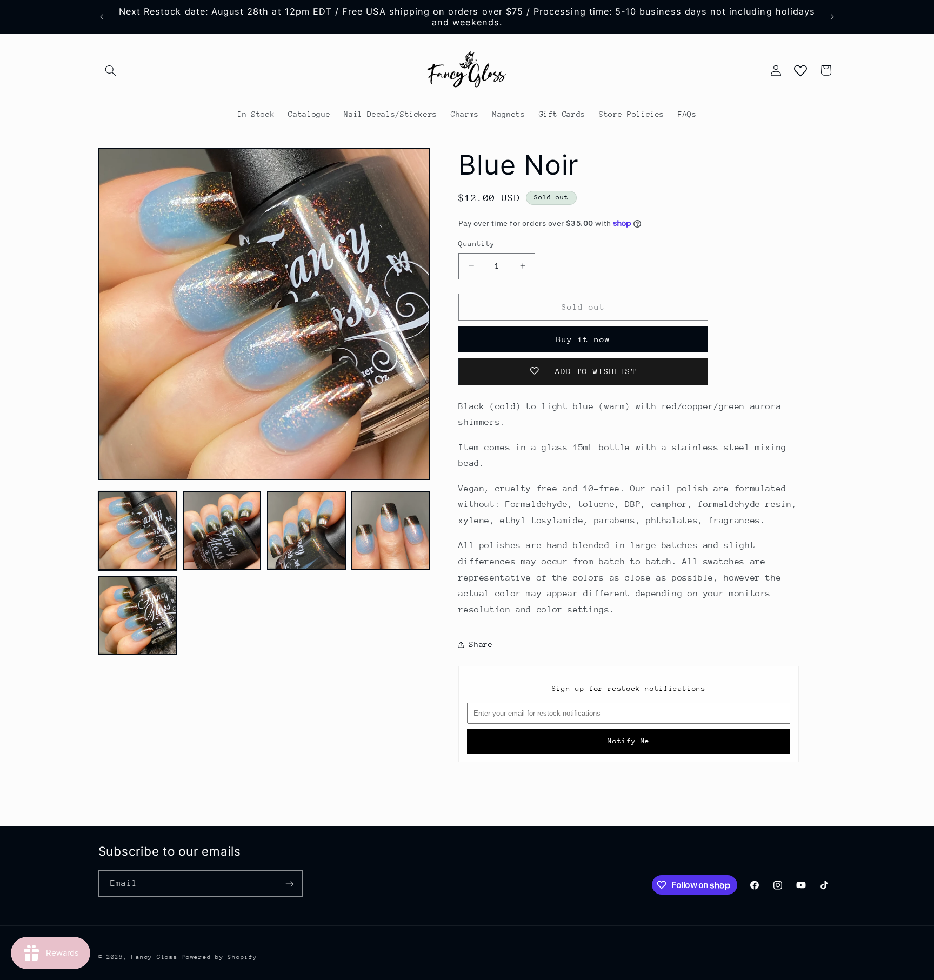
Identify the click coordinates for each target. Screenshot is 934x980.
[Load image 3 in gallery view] (306, 530)
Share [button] (480, 643)
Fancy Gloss (154, 957)
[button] (110, 70)
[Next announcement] (832, 17)
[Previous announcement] (102, 17)
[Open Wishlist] (800, 70)
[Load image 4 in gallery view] (390, 530)
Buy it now (583, 338)
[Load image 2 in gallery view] (222, 530)
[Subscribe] (289, 883)
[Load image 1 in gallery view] (137, 530)
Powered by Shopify (219, 957)
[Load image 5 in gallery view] (137, 615)
